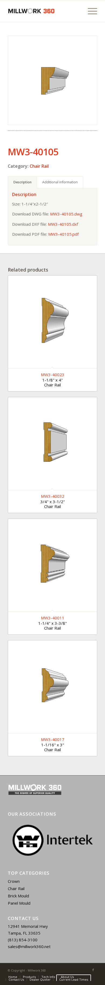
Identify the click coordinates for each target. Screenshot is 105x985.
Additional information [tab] (60, 182)
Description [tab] (22, 182)
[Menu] (89, 11)
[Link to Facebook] (93, 970)
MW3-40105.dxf (63, 224)
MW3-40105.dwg (66, 214)
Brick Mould (18, 895)
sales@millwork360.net (29, 946)
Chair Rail (39, 166)
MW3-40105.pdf (63, 234)
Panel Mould (19, 903)
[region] (52, 840)
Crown (14, 881)
